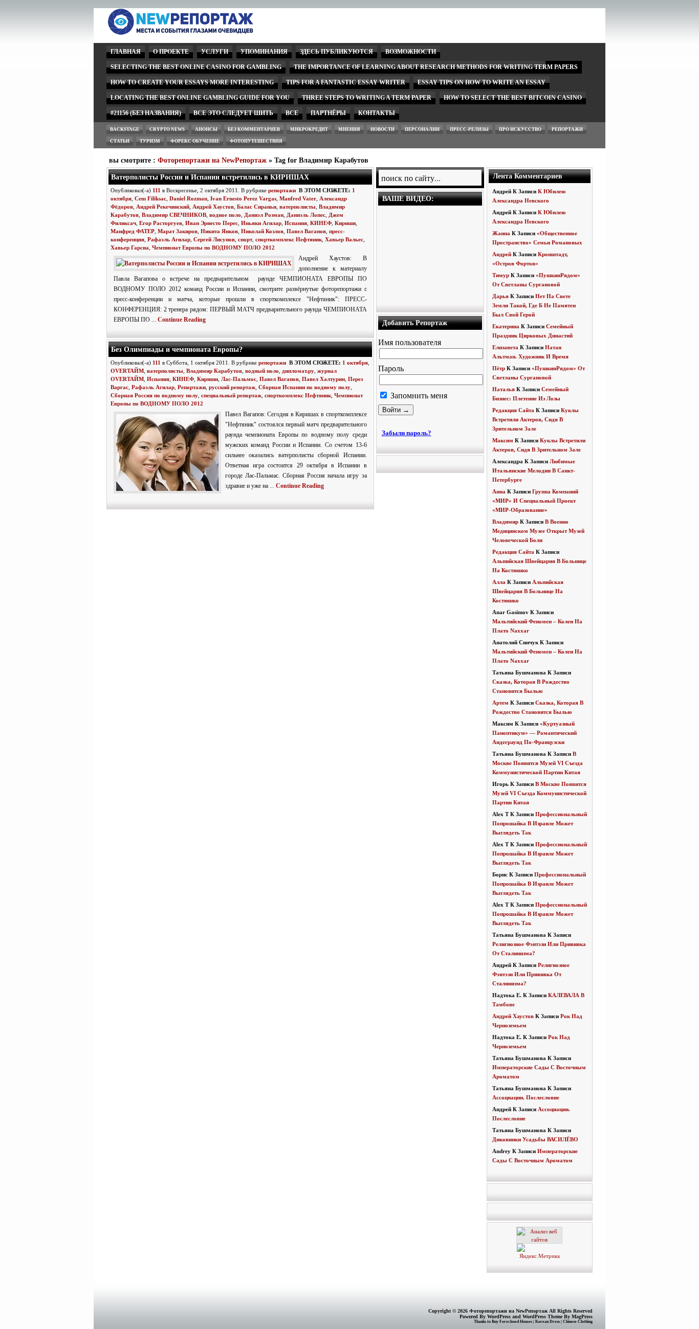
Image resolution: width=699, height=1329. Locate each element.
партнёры (328, 113)
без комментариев (254, 129)
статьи (119, 141)
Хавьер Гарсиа (130, 247)
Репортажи (192, 387)
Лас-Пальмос (238, 379)
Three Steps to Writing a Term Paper (366, 97)
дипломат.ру (298, 371)
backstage (124, 129)
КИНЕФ (321, 223)
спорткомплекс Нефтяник (288, 239)
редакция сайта (513, 410)
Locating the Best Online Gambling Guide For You (200, 97)
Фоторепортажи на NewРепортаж (212, 160)
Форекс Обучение (195, 141)
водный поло (262, 371)
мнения (349, 129)
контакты (376, 113)
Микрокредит (309, 129)
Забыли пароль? (406, 433)
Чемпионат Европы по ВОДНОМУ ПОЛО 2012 (213, 247)
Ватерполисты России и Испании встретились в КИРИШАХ (210, 177)
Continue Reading (182, 319)
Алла (499, 582)
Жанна (501, 233)
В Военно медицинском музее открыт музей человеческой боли (538, 531)
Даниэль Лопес (306, 215)
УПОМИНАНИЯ (264, 51)
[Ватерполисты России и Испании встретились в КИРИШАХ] (206, 263)
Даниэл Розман (263, 215)
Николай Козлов (262, 231)
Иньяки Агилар (261, 223)
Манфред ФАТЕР (133, 231)
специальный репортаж (231, 395)
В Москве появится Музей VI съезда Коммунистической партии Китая (537, 763)
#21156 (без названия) (146, 113)
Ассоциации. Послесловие (525, 1097)
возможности (410, 51)
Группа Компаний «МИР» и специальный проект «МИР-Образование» (535, 500)
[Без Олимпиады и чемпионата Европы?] (169, 494)
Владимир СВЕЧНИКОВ (174, 215)
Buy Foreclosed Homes (512, 1321)
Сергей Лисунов (214, 239)
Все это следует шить (233, 113)
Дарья (500, 296)
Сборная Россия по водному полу (154, 395)
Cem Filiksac (150, 198)
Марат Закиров (178, 231)
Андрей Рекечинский (162, 207)
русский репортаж (232, 387)
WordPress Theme (542, 1316)
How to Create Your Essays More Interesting (192, 82)
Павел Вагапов (306, 231)
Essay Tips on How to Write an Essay (481, 82)
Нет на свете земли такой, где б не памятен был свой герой (534, 305)
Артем (500, 703)
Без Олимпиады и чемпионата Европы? (177, 349)
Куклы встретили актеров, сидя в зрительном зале (535, 419)
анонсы (206, 129)
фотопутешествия (256, 141)
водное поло (225, 215)
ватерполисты (297, 207)
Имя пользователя (409, 342)
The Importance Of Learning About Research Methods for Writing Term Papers (436, 67)
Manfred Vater (297, 198)
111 (156, 190)
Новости (382, 129)
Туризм (150, 141)
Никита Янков (219, 231)
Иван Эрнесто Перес (211, 223)
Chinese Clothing (578, 1321)
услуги (214, 51)
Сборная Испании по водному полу (304, 387)
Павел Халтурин (323, 379)
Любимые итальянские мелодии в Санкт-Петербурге (533, 470)
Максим (502, 440)
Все (292, 113)
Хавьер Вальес (344, 239)
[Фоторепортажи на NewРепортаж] (198, 32)
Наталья (503, 389)
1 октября (355, 362)
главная (126, 51)
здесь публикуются (336, 51)
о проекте (171, 51)
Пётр (498, 368)
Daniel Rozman (188, 198)
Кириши (345, 223)
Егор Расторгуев (160, 223)
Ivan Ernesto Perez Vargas (243, 198)
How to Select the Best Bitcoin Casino (513, 97)
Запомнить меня (417, 395)
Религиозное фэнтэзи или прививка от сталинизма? (531, 974)
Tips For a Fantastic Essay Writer (345, 82)
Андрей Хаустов (213, 207)
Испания (296, 223)
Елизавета (505, 347)
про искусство (520, 129)
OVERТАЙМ (127, 371)
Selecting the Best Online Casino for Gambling (196, 67)
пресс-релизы (469, 129)
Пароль (391, 368)
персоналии (422, 129)
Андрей (501, 254)
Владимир (505, 522)
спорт (245, 239)
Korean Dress (547, 1321)
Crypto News (167, 129)
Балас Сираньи (256, 207)
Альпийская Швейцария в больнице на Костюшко (527, 591)
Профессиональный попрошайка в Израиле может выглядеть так (539, 823)
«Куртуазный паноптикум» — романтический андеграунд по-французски (534, 732)
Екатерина (505, 326)
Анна (499, 491)
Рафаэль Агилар (168, 239)
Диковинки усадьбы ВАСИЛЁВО (535, 1139)
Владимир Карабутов (214, 371)
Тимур (500, 275)
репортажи (567, 129)
